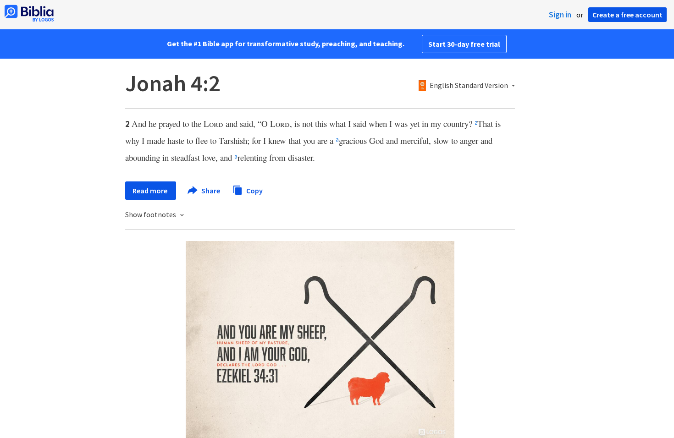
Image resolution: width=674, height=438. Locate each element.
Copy (254, 190)
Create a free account (627, 14)
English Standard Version (469, 86)
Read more (151, 190)
